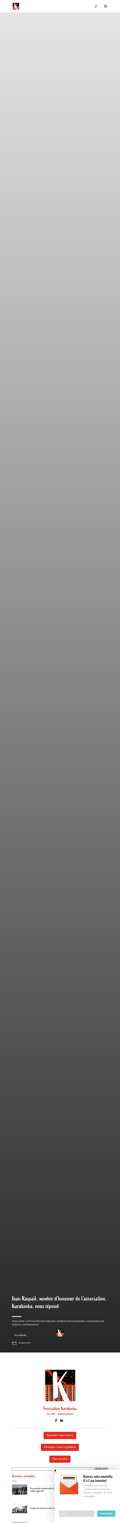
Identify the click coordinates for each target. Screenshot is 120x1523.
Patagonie (18, 1321)
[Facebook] (56, 1421)
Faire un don (59, 1459)
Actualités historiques (40, 1321)
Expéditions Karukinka (71, 1321)
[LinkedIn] (61, 1421)
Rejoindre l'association (60, 1435)
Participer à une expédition (60, 1447)
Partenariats (30, 1325)
